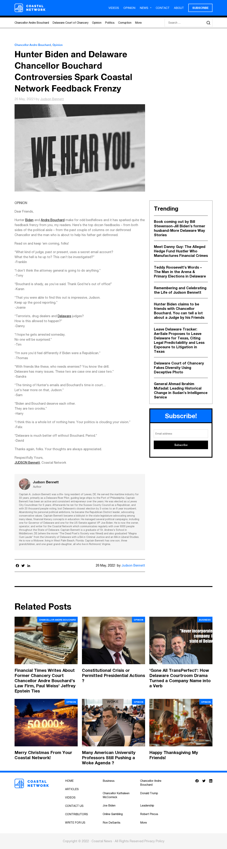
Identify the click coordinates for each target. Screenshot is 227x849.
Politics (110, 22)
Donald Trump (149, 793)
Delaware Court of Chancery (70, 22)
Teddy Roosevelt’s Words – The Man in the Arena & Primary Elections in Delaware (180, 271)
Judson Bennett (52, 99)
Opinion (96, 22)
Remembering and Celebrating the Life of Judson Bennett (180, 290)
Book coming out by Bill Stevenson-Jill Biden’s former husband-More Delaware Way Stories (179, 228)
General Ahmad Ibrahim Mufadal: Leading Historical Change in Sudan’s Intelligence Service (180, 390)
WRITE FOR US (75, 822)
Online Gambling (113, 814)
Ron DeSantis (111, 822)
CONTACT (163, 7)
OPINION (129, 7)
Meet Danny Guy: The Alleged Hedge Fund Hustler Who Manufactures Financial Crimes (181, 251)
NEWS (144, 7)
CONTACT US (74, 805)
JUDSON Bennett (27, 462)
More (138, 22)
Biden (29, 220)
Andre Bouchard (53, 220)
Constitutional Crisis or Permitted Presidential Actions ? (113, 675)
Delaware (64, 316)
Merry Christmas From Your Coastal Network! (43, 755)
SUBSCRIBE (200, 7)
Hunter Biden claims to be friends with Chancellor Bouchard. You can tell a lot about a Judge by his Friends (179, 310)
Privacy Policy (154, 841)
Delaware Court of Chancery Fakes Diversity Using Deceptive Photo (179, 367)
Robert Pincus (149, 814)
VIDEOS (114, 7)
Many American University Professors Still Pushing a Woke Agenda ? (108, 757)
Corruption (124, 22)
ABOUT (179, 7)
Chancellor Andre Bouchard (32, 22)
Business (205, 619)
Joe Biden (109, 805)
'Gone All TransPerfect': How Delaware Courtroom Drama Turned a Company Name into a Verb (180, 678)
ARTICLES (72, 789)
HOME (69, 780)
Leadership (147, 805)
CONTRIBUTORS (76, 814)
